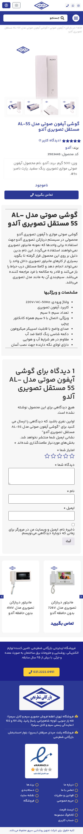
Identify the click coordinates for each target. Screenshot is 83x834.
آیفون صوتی (56, 28)
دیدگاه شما (65, 465)
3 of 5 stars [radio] (59, 456)
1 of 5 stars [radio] (72, 456)
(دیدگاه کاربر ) (50, 140)
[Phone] (67, 5)
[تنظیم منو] (75, 18)
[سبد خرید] (16, 5)
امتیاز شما (66, 450)
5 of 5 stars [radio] (47, 456)
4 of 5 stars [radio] (53, 456)
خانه (79, 28)
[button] (9, 107)
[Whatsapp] (72, 5)
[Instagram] (78, 5)
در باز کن (70, 28)
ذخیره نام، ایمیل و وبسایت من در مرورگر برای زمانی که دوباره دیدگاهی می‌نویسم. (42, 531)
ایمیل (69, 508)
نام (71, 491)
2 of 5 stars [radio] (65, 456)
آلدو (68, 148)
